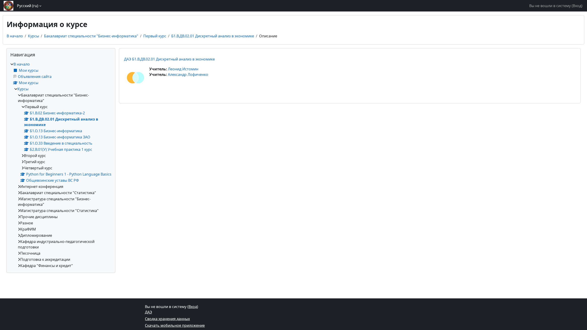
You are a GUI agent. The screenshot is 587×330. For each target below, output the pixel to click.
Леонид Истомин (183, 69)
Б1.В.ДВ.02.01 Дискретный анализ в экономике (212, 35)
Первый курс (154, 35)
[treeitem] (60, 164)
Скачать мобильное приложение (175, 325)
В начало (15, 35)
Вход (577, 5)
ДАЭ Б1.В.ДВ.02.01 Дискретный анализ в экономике (169, 59)
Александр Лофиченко (188, 74)
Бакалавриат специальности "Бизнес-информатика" (91, 35)
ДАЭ (148, 312)
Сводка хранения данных (167, 318)
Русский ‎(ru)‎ (27, 5)
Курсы (33, 35)
